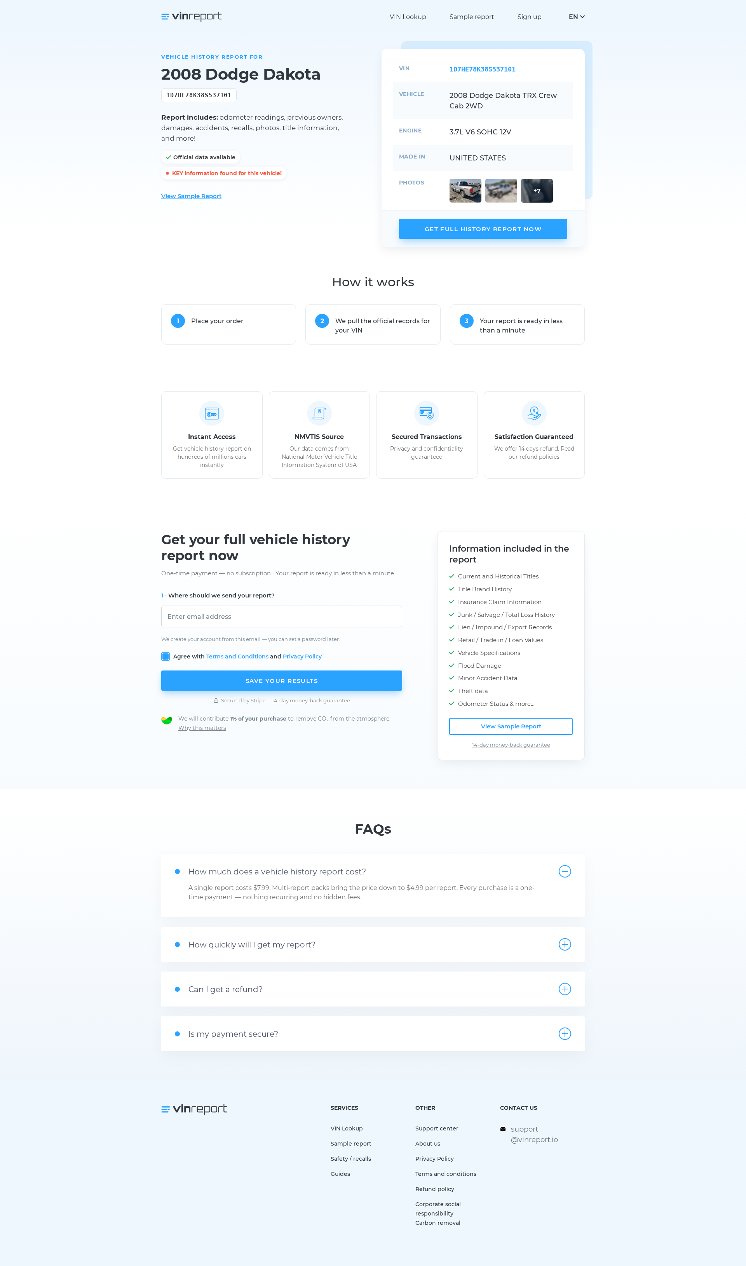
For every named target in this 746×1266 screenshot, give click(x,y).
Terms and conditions (445, 1173)
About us (427, 1143)
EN (573, 16)
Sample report (472, 16)
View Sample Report (191, 196)
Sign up (530, 16)
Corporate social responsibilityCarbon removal (438, 1213)
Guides (340, 1173)
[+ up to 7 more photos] (465, 191)
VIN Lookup (408, 16)
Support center (436, 1128)
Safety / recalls (351, 1158)
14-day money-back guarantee (311, 700)
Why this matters (202, 727)
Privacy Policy (302, 656)
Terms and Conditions (237, 656)
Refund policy (434, 1189)
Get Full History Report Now (483, 229)
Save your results (282, 680)
